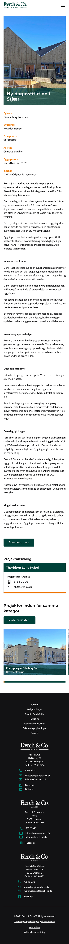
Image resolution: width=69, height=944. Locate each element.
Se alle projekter (18, 620)
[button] (62, 5)
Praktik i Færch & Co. (34, 714)
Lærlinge (34, 718)
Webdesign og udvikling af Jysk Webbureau (34, 921)
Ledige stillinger (34, 709)
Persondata (34, 927)
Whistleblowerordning (34, 932)
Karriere (34, 704)
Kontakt (34, 733)
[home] (15, 5)
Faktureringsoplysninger (34, 728)
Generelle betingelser (34, 723)
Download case (19, 542)
